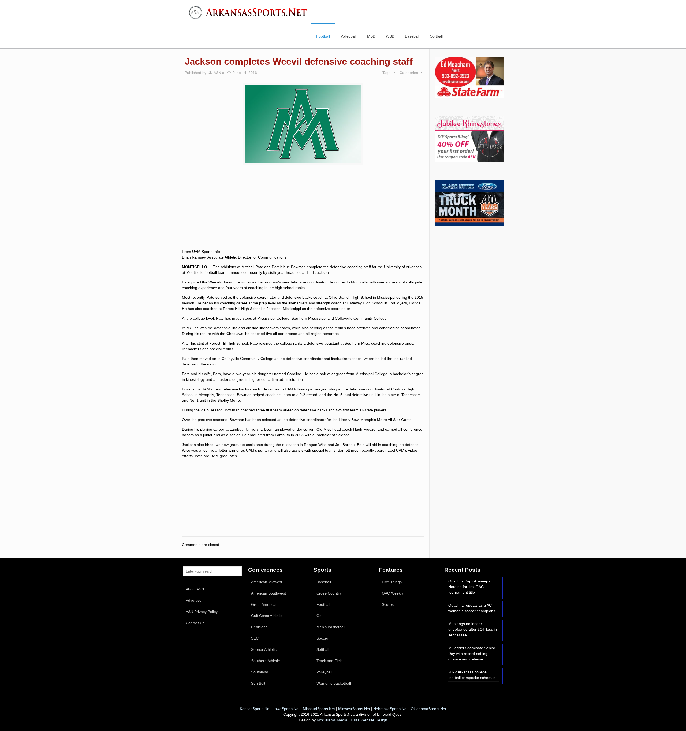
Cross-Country (328, 593)
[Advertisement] (303, 212)
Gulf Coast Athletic (266, 616)
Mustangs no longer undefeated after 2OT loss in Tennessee (472, 629)
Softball (322, 649)
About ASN (195, 589)
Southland (259, 672)
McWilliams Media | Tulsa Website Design (352, 720)
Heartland (259, 627)
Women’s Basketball (333, 683)
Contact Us (195, 623)
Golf (319, 616)
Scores (388, 604)
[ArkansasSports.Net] (249, 12)
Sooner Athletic (264, 649)
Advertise (194, 600)
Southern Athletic (265, 661)
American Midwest (266, 582)
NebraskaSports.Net (390, 709)
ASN (217, 73)
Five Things (392, 582)
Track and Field (329, 661)
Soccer (322, 638)
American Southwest (268, 593)
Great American (264, 604)
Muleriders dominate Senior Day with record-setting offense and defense (471, 653)
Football (323, 604)
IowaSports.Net (287, 709)
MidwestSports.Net (354, 709)
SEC (255, 638)
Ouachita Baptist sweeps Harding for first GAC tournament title (469, 587)
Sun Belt (258, 683)
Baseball (323, 582)
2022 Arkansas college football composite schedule (471, 675)
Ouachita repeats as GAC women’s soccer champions (471, 608)
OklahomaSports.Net (428, 709)
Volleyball (324, 672)
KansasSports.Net (255, 709)
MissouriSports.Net (319, 709)
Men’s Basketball (330, 627)
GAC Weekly (392, 593)
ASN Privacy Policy (202, 612)
